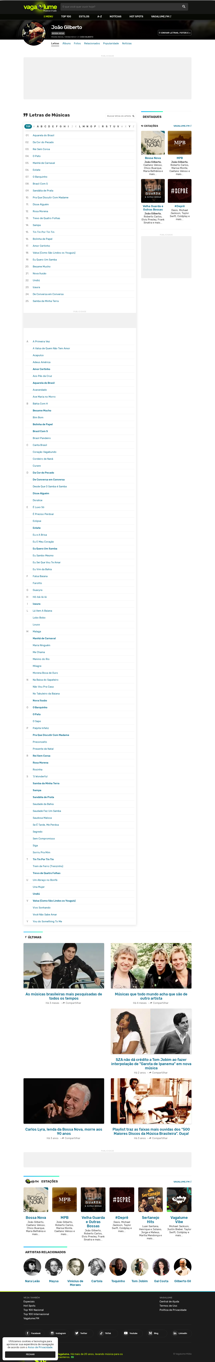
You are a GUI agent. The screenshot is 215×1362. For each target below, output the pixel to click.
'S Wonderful (40, 776)
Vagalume (40, 7)
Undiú (36, 280)
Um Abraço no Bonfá (45, 880)
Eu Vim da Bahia (42, 569)
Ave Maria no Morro (44, 396)
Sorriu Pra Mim (41, 852)
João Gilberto (66, 27)
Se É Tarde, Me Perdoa (46, 824)
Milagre (37, 666)
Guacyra (37, 590)
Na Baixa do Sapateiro (45, 679)
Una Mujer (39, 886)
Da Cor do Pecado (43, 142)
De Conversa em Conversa (48, 294)
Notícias (115, 16)
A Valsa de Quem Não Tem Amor (51, 348)
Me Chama (39, 652)
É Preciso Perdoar (43, 514)
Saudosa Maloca (42, 817)
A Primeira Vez (41, 341)
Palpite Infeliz (41, 728)
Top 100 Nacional (34, 1309)
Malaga (37, 631)
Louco (36, 624)
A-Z (99, 16)
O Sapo (37, 721)
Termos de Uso (168, 1305)
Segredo (37, 831)
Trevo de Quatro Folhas (46, 218)
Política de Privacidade (173, 1309)
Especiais (29, 1301)
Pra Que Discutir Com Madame (50, 197)
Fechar (30, 1354)
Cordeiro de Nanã (43, 458)
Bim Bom (38, 417)
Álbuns (66, 43)
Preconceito (40, 741)
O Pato (37, 156)
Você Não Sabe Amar (45, 914)
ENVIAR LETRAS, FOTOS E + (175, 32)
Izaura (36, 287)
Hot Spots (136, 16)
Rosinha (37, 769)
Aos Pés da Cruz (42, 376)
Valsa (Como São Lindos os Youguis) (54, 252)
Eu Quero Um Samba (45, 259)
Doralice (37, 500)
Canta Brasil (40, 445)
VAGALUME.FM (181, 126)
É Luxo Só (38, 507)
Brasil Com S (40, 183)
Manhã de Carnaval (44, 163)
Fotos (77, 43)
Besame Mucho (42, 266)
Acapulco (38, 355)
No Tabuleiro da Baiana (46, 693)
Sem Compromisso (44, 838)
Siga (35, 845)
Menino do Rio (41, 659)
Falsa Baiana (40, 576)
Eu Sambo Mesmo (43, 555)
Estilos (84, 16)
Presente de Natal (43, 748)
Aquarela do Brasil (43, 135)
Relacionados (92, 43)
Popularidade (111, 43)
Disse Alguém (41, 204)
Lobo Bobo (39, 617)
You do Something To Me (47, 921)
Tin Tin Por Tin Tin (43, 232)
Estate (36, 169)
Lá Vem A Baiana (42, 610)
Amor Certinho (41, 245)
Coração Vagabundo (44, 451)
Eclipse (37, 521)
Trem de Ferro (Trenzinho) (48, 866)
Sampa (37, 225)
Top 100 (66, 16)
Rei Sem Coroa (41, 149)
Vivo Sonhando (42, 907)
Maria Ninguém (41, 645)
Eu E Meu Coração (43, 541)
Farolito (37, 583)
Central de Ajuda (169, 1301)
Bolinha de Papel (42, 238)
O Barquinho (40, 176)
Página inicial (57, 37)
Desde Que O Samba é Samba (50, 486)
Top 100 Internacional (36, 1314)
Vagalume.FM (160, 16)
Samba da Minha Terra (46, 301)
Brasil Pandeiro (42, 438)
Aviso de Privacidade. (40, 1347)
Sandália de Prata (43, 190)
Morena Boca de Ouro (45, 672)
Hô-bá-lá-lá (40, 596)
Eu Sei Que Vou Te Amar (47, 562)
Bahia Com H (40, 403)
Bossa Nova (58, 33)
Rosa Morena (40, 211)
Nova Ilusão (39, 273)
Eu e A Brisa (40, 534)
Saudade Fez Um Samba (47, 811)
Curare (37, 465)
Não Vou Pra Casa (43, 686)
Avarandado (40, 389)
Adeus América (41, 362)
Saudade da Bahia (43, 804)
